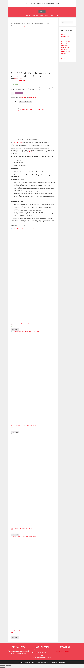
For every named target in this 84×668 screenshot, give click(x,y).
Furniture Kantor (65, 38)
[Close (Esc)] (1, 665)
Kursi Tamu (64, 53)
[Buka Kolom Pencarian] (42, 8)
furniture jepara (33, 152)
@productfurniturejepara (63, 651)
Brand (21, 102)
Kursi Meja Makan (65, 51)
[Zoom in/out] (9, 665)
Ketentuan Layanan (44, 15)
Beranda (28, 15)
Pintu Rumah (17, 23)
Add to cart (19, 93)
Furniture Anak (65, 36)
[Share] (4, 665)
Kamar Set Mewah (65, 47)
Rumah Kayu (64, 59)
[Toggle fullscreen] (7, 665)
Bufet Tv (63, 34)
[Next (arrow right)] (4, 667)
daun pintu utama (37, 144)
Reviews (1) (28, 102)
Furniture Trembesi (66, 43)
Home (12, 23)
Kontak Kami (35, 15)
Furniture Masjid (65, 42)
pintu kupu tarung (33, 97)
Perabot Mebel (18, 78)
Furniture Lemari (65, 40)
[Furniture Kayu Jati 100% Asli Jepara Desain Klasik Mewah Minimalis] (42, 3)
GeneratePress (62, 662)
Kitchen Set (64, 49)
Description (15, 102)
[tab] (15, 102)
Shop (52, 15)
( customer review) (21, 80)
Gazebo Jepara (65, 45)
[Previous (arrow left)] (1, 667)
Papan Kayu (64, 55)
